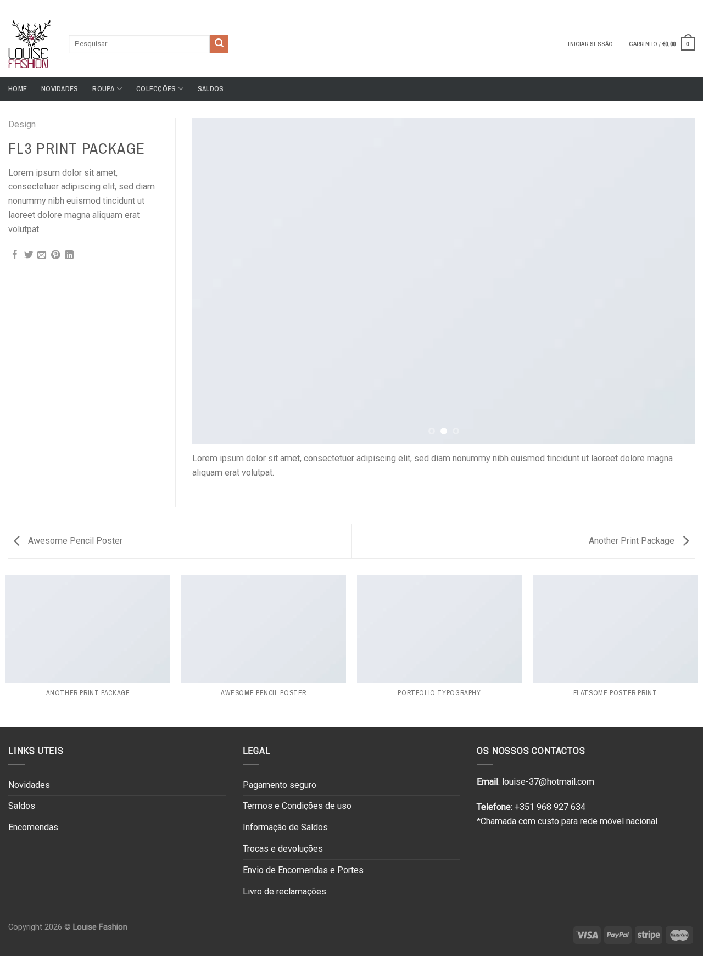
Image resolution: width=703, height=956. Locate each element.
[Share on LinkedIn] (69, 255)
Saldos (211, 88)
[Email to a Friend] (41, 255)
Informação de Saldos (285, 827)
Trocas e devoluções (283, 848)
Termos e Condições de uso (297, 806)
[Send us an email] (689, 5)
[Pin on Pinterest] (55, 255)
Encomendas (33, 827)
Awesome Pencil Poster (74, 540)
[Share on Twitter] (28, 255)
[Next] (671, 281)
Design (22, 124)
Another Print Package (633, 540)
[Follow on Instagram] (679, 5)
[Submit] (219, 44)
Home (17, 88)
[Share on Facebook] (14, 255)
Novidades (59, 88)
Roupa (103, 88)
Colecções (156, 88)
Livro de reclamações (284, 891)
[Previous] (216, 281)
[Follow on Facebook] (668, 5)
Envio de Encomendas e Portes (303, 870)
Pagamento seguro (279, 785)
